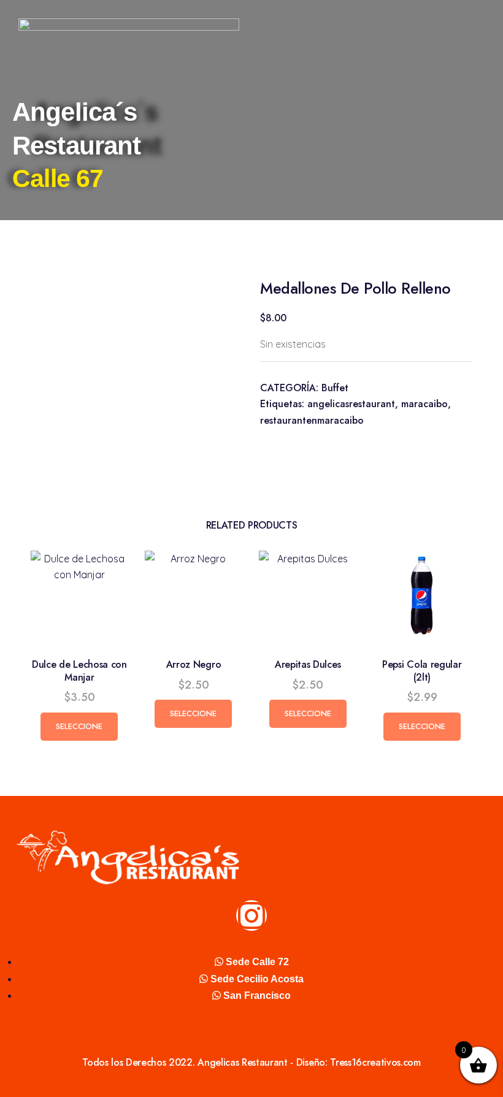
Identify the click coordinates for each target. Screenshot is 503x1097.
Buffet (334, 388)
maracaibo (424, 404)
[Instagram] (251, 915)
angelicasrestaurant (351, 404)
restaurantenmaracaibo (312, 420)
